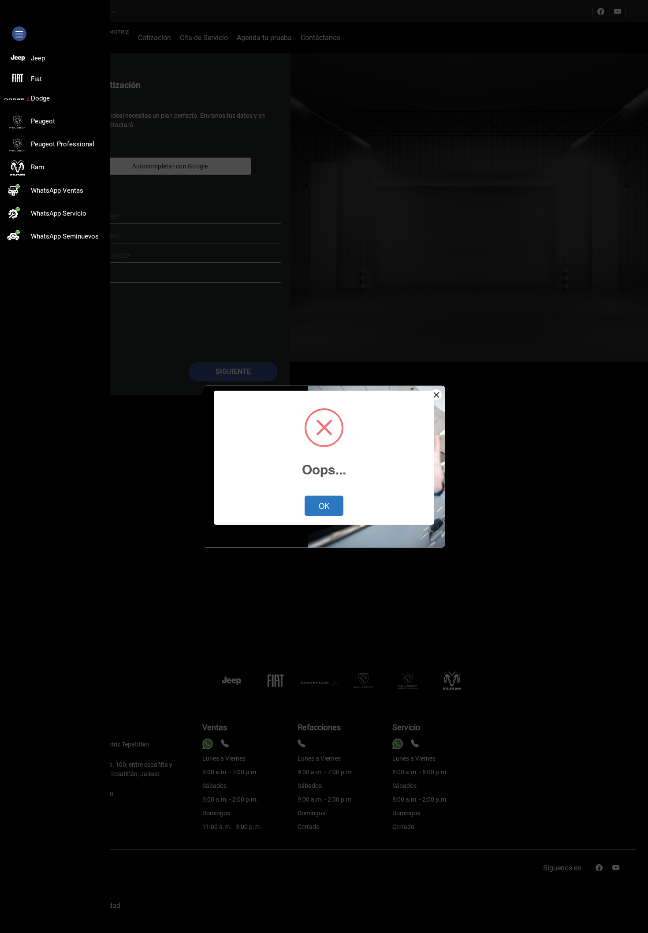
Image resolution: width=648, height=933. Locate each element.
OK (324, 505)
